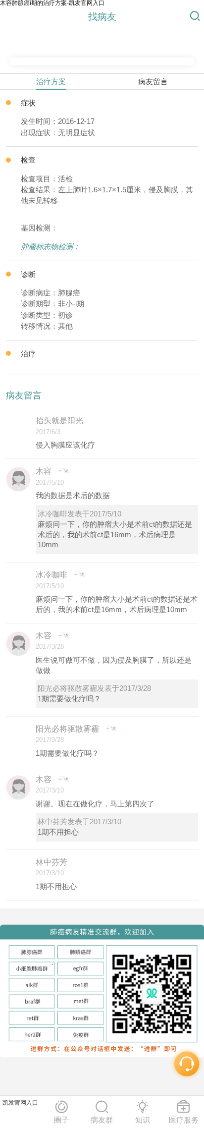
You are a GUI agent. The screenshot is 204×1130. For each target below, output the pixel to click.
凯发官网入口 (20, 1102)
